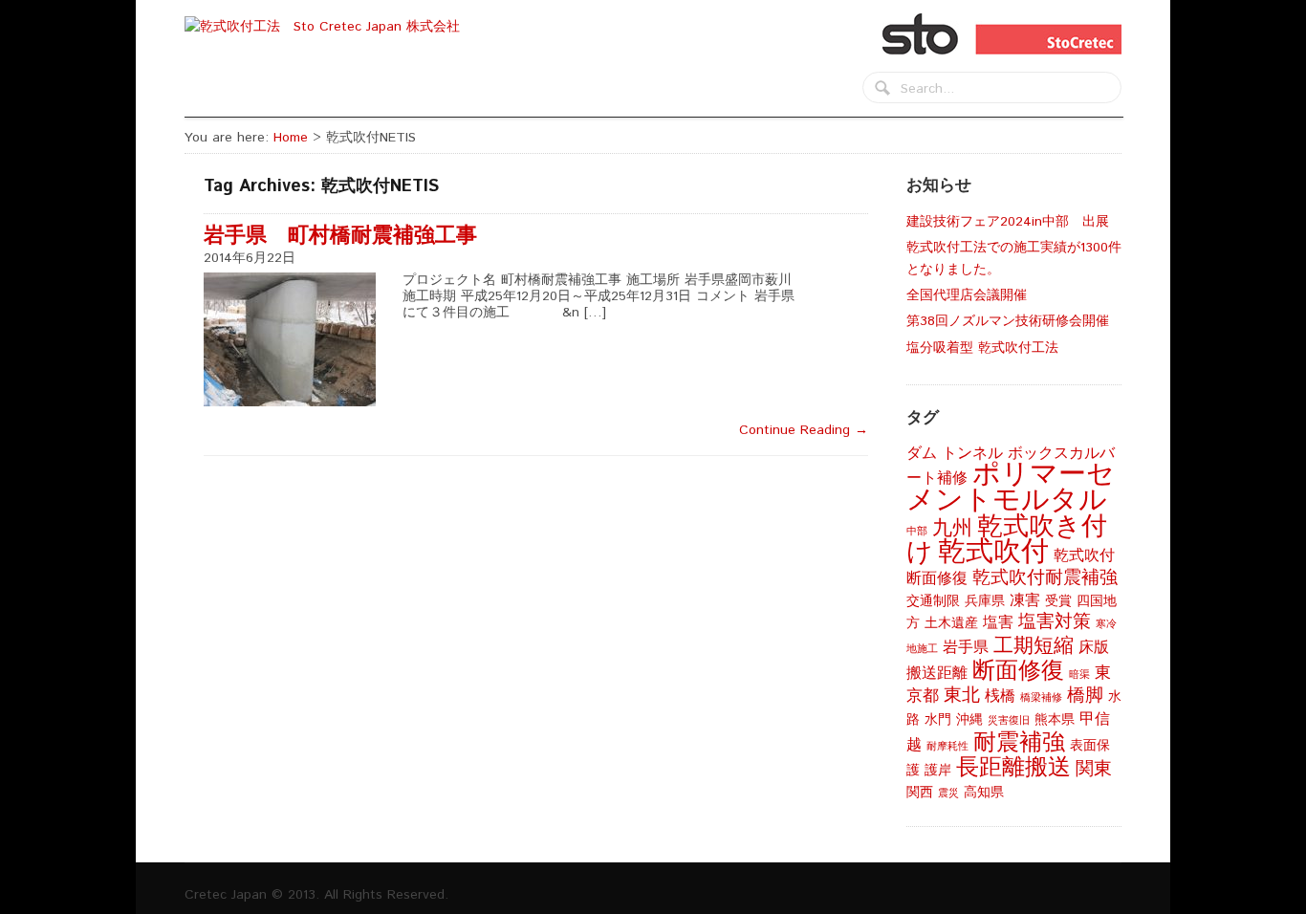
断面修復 (1018, 671)
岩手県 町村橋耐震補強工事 (351, 235)
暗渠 (1079, 675)
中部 (916, 531)
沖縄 (969, 719)
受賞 (1058, 601)
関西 (919, 792)
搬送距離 (937, 674)
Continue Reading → (803, 430)
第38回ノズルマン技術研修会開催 (1007, 321)
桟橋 (1000, 696)
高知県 (984, 792)
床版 (1093, 648)
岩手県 (966, 648)
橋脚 (1085, 695)
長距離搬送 (1013, 767)
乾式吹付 (993, 552)
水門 (938, 719)
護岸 (938, 770)
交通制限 (933, 601)
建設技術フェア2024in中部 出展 (1007, 221)
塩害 (998, 623)
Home (290, 137)
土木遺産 (951, 623)
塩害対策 (1054, 622)
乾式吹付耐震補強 (1045, 578)
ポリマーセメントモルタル (1010, 487)
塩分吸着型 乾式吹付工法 (982, 348)
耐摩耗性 (947, 746)
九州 (952, 528)
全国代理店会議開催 (973, 295)
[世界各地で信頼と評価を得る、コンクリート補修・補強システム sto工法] (329, 27)
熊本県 (1054, 719)
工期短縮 (1033, 646)
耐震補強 (1019, 743)
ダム (921, 454)
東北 (962, 695)
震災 (948, 793)
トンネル (972, 454)
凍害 (1025, 601)
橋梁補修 (1041, 698)
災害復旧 (1009, 721)
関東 (1094, 769)
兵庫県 (985, 601)
